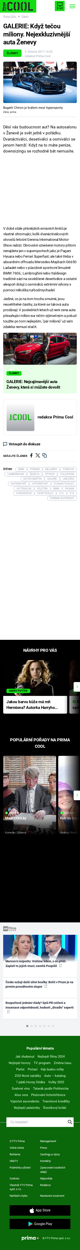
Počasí (33, 1069)
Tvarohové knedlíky (56, 1101)
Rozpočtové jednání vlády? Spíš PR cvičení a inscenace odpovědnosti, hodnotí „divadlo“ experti (40, 1005)
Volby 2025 (56, 1082)
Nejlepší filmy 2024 (51, 1056)
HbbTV (14, 1161)
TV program (42, 1063)
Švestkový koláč (54, 1108)
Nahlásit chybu (19, 1195)
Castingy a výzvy (50, 1154)
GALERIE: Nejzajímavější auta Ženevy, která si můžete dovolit (33, 384)
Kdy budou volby (52, 1069)
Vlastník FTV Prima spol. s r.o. (21, 1187)
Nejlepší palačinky (27, 1108)
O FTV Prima (17, 1141)
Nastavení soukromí (52, 1195)
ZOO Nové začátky (28, 1076)
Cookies (14, 1178)
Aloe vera (21, 1095)
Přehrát (14, 813)
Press (43, 1147)
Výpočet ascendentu (24, 1101)
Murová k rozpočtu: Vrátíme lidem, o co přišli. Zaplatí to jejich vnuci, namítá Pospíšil (36, 963)
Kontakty (45, 1161)
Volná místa (17, 1147)
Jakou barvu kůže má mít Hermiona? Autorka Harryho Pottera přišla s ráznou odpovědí (30, 705)
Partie (20, 1069)
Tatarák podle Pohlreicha (50, 1088)
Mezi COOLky (15, 818)
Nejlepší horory (20, 1063)
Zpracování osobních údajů (52, 1169)
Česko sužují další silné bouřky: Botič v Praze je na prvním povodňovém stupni (39, 984)
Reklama (15, 1154)
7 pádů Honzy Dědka (30, 1082)
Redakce (45, 1185)
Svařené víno (21, 1088)
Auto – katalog (54, 1076)
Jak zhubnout (24, 1056)
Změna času (62, 1063)
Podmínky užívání (20, 1167)
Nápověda (46, 1178)
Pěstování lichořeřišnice (48, 1095)
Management (48, 1141)
